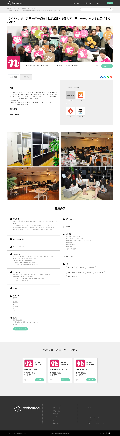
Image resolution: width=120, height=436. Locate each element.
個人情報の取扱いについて (20, 433)
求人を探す (76, 3)
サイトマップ (56, 420)
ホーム (9, 8)
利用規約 (10, 433)
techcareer (90, 405)
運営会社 (55, 423)
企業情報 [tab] (25, 77)
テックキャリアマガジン (94, 417)
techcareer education (93, 414)
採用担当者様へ (57, 411)
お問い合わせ (56, 408)
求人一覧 (16, 8)
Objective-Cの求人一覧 (28, 8)
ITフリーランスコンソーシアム (96, 423)
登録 (109, 3)
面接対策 (55, 414)
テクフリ (90, 408)
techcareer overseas (93, 411)
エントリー (107, 66)
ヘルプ (54, 417)
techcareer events (92, 420)
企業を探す (88, 3)
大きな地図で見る (20, 328)
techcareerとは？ (57, 405)
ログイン (99, 3)
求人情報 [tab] (13, 77)
